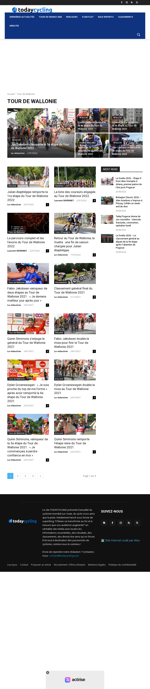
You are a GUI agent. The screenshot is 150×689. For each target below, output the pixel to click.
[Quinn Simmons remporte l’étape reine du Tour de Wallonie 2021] (75, 424)
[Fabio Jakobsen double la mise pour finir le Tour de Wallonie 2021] (75, 323)
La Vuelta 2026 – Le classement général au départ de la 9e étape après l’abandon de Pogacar (127, 241)
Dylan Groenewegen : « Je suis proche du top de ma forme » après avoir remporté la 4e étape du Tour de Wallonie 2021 (28, 393)
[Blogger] (104, 523)
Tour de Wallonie (87, 143)
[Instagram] (127, 3)
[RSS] (132, 3)
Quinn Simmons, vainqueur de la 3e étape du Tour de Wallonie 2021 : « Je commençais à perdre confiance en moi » (27, 447)
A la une (59, 379)
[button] (138, 34)
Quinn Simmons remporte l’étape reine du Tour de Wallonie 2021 (71, 443)
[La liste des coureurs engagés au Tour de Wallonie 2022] (75, 177)
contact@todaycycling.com (64, 555)
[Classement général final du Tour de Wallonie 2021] (75, 273)
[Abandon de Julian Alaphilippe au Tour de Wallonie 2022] (92, 145)
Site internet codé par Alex (122, 540)
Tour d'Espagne (62, 232)
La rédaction (14, 204)
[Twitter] (137, 3)
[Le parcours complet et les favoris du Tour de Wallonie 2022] (28, 223)
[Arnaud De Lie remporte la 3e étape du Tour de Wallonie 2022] (126, 120)
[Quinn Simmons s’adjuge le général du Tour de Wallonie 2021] (28, 323)
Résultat (16, 140)
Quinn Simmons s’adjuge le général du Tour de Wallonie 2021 (26, 343)
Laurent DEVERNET (64, 200)
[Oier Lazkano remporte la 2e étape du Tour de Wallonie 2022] (126, 145)
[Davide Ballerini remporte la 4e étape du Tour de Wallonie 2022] (92, 120)
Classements (61, 282)
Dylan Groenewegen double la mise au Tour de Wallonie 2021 (74, 389)
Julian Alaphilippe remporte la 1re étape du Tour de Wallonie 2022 (27, 196)
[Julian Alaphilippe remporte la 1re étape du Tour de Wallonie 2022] (28, 177)
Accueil (11, 94)
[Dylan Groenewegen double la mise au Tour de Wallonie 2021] (75, 370)
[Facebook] (122, 3)
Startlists (59, 186)
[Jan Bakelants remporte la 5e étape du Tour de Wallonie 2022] (41, 133)
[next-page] (40, 476)
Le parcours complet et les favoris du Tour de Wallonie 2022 (26, 242)
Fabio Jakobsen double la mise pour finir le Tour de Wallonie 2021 (71, 343)
